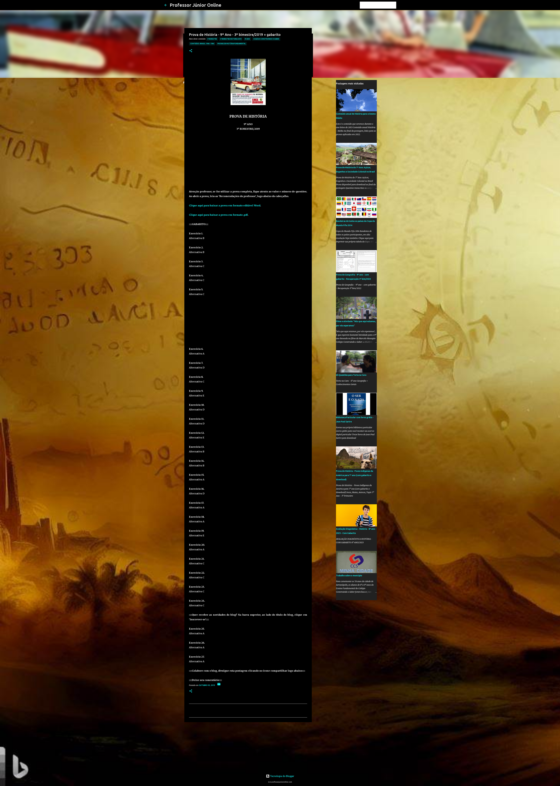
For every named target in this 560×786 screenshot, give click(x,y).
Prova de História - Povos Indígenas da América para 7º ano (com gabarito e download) (354, 475)
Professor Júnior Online (195, 5)
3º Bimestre (212, 39)
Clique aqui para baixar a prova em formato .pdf (218, 214)
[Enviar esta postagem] (219, 685)
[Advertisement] (248, 164)
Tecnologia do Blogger (282, 776)
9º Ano (247, 39)
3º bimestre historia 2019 (230, 39)
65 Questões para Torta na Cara (351, 375)
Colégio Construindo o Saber (266, 39)
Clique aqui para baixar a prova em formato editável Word (224, 205)
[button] (190, 51)
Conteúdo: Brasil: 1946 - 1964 (202, 43)
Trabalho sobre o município (349, 575)
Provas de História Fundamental (231, 43)
